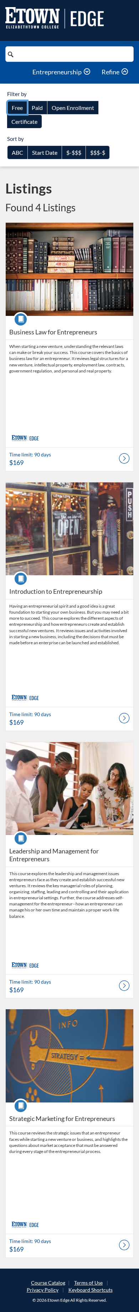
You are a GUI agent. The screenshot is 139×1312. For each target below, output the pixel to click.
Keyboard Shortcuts (90, 1290)
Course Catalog (48, 1283)
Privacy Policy (42, 1290)
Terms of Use (88, 1283)
